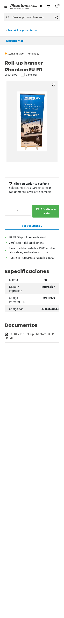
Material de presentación (23, 30)
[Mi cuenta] (41, 6)
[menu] (6, 6)
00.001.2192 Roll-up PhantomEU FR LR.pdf (29, 336)
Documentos (15, 41)
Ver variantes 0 (32, 226)
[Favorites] (48, 6)
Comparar (31, 74)
